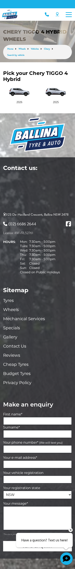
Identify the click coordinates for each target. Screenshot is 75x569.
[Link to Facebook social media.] (68, 224)
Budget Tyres (17, 373)
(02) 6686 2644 (22, 224)
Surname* (11, 427)
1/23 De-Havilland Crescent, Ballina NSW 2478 (37, 214)
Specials (11, 327)
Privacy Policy (17, 382)
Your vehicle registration (23, 473)
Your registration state (21, 488)
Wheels (11, 309)
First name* (12, 414)
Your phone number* (32, 442)
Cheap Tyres (16, 364)
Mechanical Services (24, 318)
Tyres (8, 300)
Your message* (15, 504)
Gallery (10, 337)
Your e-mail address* (20, 458)
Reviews (11, 355)
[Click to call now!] (47, 14)
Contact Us (14, 346)
